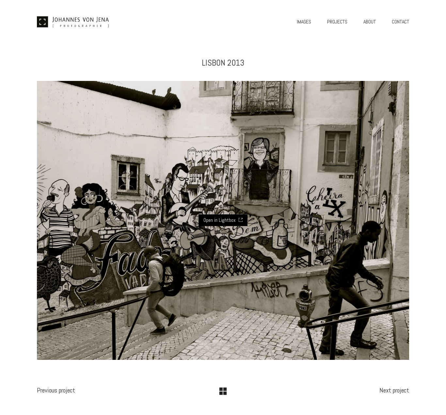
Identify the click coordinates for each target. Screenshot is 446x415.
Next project (394, 390)
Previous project (56, 390)
